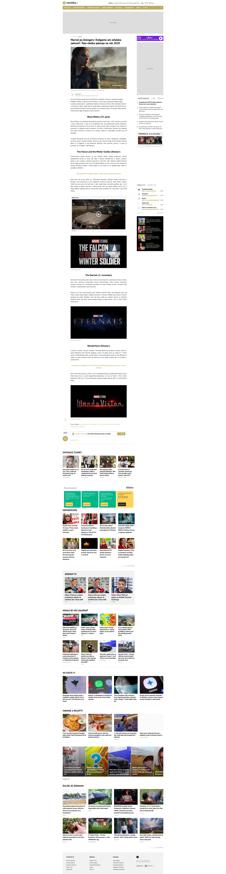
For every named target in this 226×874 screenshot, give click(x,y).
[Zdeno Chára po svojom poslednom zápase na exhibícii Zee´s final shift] (75, 585)
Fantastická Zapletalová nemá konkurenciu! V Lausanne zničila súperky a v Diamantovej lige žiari (71, 657)
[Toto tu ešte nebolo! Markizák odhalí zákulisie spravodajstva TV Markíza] (141, 221)
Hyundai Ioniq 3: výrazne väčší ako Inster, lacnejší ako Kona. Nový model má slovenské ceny (126, 657)
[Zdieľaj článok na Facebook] (65, 426)
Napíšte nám (69, 869)
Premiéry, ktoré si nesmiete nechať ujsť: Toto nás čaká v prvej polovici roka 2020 (125, 472)
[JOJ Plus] (139, 208)
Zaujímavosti (129, 8)
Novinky (80, 36)
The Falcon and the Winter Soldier (108, 424)
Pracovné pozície (70, 488)
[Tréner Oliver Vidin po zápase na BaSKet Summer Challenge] (122, 585)
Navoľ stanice (140, 213)
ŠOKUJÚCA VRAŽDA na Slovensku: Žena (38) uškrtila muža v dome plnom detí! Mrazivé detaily (70, 631)
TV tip (147, 218)
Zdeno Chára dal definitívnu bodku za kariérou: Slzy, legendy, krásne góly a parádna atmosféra (88, 658)
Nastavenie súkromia (71, 865)
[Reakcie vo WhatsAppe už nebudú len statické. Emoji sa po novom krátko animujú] (100, 685)
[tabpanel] (150, 115)
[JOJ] (139, 194)
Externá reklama (93, 863)
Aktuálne (67, 8)
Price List (92, 869)
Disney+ (82, 427)
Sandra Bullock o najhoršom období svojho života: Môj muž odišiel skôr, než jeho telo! (151, 109)
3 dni (153, 98)
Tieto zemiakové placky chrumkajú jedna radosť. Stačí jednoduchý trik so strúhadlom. (74, 735)
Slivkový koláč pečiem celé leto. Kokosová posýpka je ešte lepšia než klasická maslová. (99, 735)
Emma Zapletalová (67, 662)
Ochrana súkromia (70, 863)
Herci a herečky (107, 8)
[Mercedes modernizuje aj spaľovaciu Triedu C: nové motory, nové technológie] (108, 646)
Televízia (119, 8)
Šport (138, 8)
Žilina (64, 637)
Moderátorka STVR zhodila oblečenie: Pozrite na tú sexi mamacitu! (150, 103)
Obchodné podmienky (95, 865)
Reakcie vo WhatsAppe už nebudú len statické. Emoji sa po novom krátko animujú (100, 697)
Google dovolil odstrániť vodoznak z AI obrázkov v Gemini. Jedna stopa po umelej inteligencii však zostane (151, 697)
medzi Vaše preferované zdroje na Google (93, 434)
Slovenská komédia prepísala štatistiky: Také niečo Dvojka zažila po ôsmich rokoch (107, 472)
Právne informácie (70, 860)
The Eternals (92, 424)
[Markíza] (139, 189)
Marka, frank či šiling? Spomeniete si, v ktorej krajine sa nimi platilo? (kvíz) (107, 630)
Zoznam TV (71, 574)
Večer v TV (151, 185)
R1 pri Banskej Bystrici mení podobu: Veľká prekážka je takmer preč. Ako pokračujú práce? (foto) (126, 631)
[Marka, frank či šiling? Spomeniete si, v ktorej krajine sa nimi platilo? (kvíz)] (108, 620)
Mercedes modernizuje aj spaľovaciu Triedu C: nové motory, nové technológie (108, 656)
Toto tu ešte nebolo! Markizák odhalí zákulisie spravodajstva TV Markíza (153, 221)
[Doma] (139, 203)
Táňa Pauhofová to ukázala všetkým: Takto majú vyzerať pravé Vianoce (98, 174)
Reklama (92, 857)
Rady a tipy (116, 739)
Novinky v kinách (93, 8)
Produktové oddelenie (118, 863)
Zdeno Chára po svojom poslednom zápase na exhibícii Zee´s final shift (74, 597)
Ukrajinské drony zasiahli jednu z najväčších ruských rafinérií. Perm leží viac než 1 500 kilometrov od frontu (73, 698)
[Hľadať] (161, 8)
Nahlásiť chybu (75, 440)
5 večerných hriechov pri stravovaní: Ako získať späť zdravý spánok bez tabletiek (125, 735)
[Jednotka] (139, 199)
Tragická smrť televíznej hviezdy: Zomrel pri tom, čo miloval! (151, 122)
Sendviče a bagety (144, 737)
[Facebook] (137, 857)
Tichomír (130, 3)
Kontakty (116, 857)
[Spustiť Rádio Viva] (150, 37)
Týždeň (160, 98)
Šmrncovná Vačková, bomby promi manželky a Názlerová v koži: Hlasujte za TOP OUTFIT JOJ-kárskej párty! (150, 116)
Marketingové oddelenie (119, 869)
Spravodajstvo (116, 860)
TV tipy (145, 8)
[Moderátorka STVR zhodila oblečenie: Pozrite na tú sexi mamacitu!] (141, 237)
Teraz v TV (141, 185)
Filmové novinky (79, 8)
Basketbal (113, 601)
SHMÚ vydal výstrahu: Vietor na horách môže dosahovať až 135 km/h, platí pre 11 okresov (88, 630)
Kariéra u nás (69, 867)
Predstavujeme (103, 660)
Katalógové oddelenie (118, 867)
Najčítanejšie (143, 98)
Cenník (91, 867)
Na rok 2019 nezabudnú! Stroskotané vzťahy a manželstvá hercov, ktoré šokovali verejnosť (89, 472)
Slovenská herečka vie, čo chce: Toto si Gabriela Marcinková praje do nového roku (71, 472)
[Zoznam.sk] (140, 866)
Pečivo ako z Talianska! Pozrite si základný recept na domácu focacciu (151, 734)
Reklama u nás (93, 860)
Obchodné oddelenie (118, 865)
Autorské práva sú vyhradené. (143, 861)
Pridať (122, 434)
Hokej (66, 601)
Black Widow (83, 424)
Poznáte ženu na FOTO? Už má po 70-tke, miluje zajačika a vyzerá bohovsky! (150, 127)
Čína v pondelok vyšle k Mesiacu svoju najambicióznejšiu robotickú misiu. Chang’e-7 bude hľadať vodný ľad (125, 698)
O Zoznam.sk (70, 857)
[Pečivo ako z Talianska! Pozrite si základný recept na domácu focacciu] (151, 723)
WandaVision (75, 427)
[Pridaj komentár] (65, 420)
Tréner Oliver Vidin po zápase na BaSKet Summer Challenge (121, 597)
